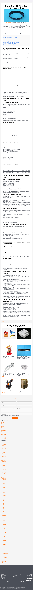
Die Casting (2, 426)
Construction (4, 540)
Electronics (4, 524)
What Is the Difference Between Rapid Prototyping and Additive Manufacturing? (24, 357)
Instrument (5, 529)
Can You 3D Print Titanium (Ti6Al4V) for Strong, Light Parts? (8, 374)
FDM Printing (4, 444)
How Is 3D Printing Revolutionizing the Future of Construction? (8, 340)
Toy (3, 548)
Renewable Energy (6, 537)
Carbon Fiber (4, 495)
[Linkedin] (26, 580)
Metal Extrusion (4, 468)
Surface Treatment (3, 438)
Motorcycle (5, 533)
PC (3, 499)
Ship (4, 536)
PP (3, 508)
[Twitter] (28, 580)
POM (3, 507)
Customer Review (4, 562)
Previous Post (3, 321)
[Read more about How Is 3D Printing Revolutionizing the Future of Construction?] (9, 333)
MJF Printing (4, 449)
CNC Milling (14, 577)
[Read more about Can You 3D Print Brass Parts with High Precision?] (24, 383)
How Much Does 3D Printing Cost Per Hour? (8, 357)
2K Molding (4, 473)
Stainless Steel (5, 480)
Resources (2, 477)
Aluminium (4, 479)
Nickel (4, 487)
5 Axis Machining (4, 456)
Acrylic (4, 492)
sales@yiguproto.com (17, 566)
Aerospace (4, 519)
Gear (4, 528)
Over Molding (4, 472)
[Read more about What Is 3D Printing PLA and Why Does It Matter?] (9, 383)
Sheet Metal (3, 435)
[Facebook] (27, 580)
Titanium (4, 483)
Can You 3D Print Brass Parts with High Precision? (23, 391)
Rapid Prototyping (3, 434)
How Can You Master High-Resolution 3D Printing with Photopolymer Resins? (23, 340)
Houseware (4, 544)
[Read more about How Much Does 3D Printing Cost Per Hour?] (9, 350)
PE (3, 500)
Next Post (30, 321)
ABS (3, 491)
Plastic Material (4, 490)
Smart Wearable (5, 547)
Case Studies (4, 561)
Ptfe (3, 511)
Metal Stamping (3, 430)
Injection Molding (3, 427)
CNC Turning (4, 453)
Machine (5, 532)
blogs (2, 423)
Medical (4, 520)
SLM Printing (4, 448)
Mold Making (3, 431)
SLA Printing (3, 445)
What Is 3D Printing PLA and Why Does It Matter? (8, 391)
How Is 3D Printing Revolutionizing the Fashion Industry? (23, 374)
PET (3, 503)
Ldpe (3, 496)
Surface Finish (4, 515)
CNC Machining (4, 452)
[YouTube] (30, 580)
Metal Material (4, 478)
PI (3, 504)
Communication (5, 523)
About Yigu (2, 573)
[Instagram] (29, 580)
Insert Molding (5, 474)
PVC (3, 512)
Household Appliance (6, 541)
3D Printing (3, 376)
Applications (3, 516)
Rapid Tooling (4, 461)
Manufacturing (3, 460)
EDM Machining (4, 457)
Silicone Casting (22, 574)
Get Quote (2, 583)
